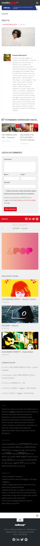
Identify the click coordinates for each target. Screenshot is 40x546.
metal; (13, 457)
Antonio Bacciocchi (10, 24)
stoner (15, 466)
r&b (3, 463)
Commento (8, 159)
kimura (32, 453)
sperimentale (7, 466)
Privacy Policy (17, 200)
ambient (4, 444)
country (4, 447)
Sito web (7, 182)
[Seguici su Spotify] (37, 219)
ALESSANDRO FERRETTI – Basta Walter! (17, 352)
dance (18, 447)
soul (34, 463)
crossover (11, 447)
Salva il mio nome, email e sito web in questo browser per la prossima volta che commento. (20, 192)
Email (23, 174)
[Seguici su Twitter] (33, 219)
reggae (15, 463)
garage (16, 450)
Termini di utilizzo (29, 200)
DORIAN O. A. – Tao (18, 383)
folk (3, 450)
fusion (11, 450)
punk (34, 459)
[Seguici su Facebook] (26, 219)
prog (20, 460)
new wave (21, 456)
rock (21, 462)
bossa (16, 444)
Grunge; (22, 450)
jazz (28, 453)
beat (8, 444)
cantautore (25, 443)
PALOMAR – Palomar (10, 326)
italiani (22, 453)
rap (5, 463)
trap (23, 466)
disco (22, 447)
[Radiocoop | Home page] (12, 3)
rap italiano (10, 463)
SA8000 (12, 412)
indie (8, 453)
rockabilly (26, 463)
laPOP (4, 457)
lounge (8, 457)
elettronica (30, 446)
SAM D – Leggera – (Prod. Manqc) (24, 388)
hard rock (29, 450)
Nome (6, 174)
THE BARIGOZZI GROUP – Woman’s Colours (19, 299)
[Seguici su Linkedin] (30, 219)
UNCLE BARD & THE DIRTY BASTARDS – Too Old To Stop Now (27, 137)
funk (8, 450)
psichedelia (27, 460)
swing (19, 466)
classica (34, 444)
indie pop (14, 454)
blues (13, 444)
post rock (16, 460)
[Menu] (37, 3)
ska (31, 463)
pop (10, 459)
